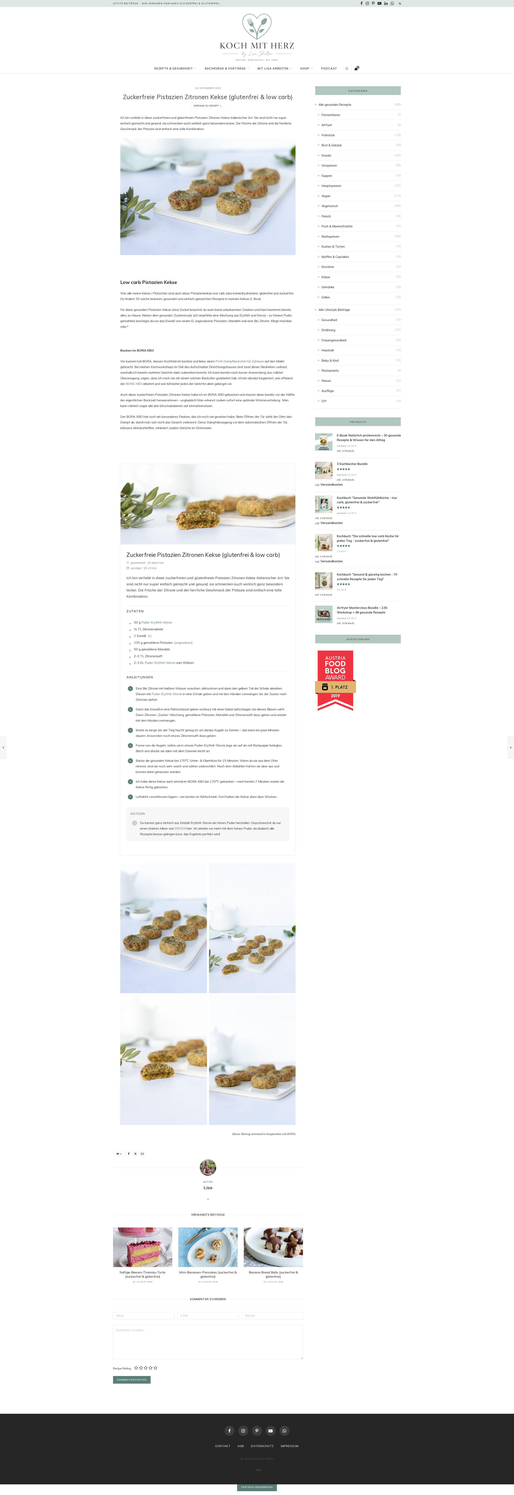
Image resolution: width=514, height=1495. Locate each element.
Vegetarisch (329, 206)
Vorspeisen (329, 165)
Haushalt (327, 350)
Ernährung (328, 330)
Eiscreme (327, 267)
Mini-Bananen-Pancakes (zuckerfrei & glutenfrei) (181, 3)
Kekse (325, 277)
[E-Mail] (93, 150)
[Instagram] (243, 1431)
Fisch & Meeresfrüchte (337, 226)
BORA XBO (134, 384)
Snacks (326, 155)
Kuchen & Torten (333, 246)
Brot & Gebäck (331, 145)
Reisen (326, 381)
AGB (241, 1446)
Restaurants (330, 370)
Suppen (326, 176)
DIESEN (180, 828)
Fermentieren (330, 115)
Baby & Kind (330, 360)
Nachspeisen (330, 236)
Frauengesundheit (334, 340)
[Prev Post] (3, 747)
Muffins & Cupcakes (335, 257)
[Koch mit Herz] (257, 37)
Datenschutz (262, 1446)
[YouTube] (271, 1431)
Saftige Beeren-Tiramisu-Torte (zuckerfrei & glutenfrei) (142, 1274)
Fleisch (326, 216)
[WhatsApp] (284, 1431)
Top (258, 1470)
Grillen (325, 297)
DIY (323, 401)
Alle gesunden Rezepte (335, 105)
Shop (304, 68)
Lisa (208, 1187)
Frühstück (328, 135)
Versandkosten (331, 484)
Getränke (327, 287)
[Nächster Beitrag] (511, 747)
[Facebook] (93, 130)
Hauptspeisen (331, 186)
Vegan (325, 196)
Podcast (329, 68)
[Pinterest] (257, 1431)
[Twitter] (93, 140)
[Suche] (400, 3)
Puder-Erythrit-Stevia (156, 622)
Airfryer (326, 125)
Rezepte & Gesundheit (173, 68)
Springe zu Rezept (206, 105)
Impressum (290, 1446)
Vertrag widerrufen (257, 1487)
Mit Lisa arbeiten (273, 68)
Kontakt (222, 1446)
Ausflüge (327, 391)
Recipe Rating (122, 1368)
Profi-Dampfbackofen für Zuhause (239, 361)
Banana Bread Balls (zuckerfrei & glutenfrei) (273, 1274)
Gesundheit (329, 320)
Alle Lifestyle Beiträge (334, 310)
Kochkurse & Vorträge (225, 68)
